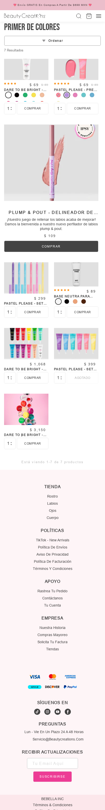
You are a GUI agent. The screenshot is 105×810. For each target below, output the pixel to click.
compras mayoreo (52, 635)
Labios (52, 503)
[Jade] (25, 95)
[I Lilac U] (66, 95)
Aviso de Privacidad (52, 554)
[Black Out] (16, 95)
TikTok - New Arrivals (52, 540)
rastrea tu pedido (52, 591)
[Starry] (83, 95)
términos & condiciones (52, 805)
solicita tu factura (52, 642)
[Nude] (75, 301)
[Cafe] (83, 301)
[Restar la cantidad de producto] (11, 109)
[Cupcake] (58, 95)
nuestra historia (52, 628)
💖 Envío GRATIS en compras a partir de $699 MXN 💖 (52, 5)
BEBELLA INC (52, 799)
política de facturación (52, 561)
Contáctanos (52, 598)
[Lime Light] (33, 95)
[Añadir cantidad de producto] (11, 107)
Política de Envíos (52, 547)
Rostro (52, 496)
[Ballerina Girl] (42, 95)
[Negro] (66, 301)
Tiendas (52, 649)
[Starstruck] (92, 95)
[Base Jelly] (75, 95)
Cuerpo (53, 518)
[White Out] (8, 95)
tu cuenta (52, 605)
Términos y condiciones (52, 569)
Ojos (52, 511)
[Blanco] (58, 301)
